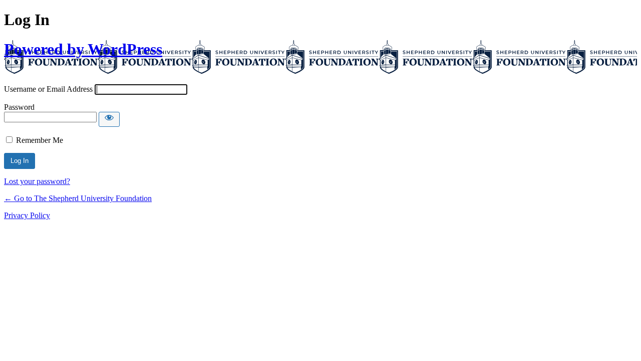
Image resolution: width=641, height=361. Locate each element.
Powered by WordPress (83, 49)
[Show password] (109, 119)
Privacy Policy (27, 215)
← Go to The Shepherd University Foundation (78, 198)
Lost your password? (37, 181)
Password (19, 107)
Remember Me (39, 140)
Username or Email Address (48, 89)
